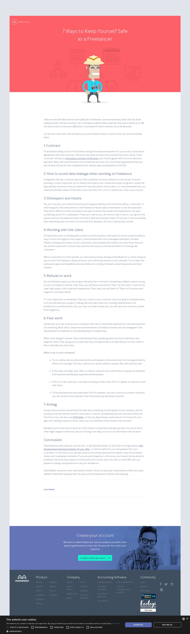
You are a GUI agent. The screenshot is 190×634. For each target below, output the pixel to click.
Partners (84, 591)
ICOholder (78, 417)
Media (69, 598)
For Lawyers (103, 601)
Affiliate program (84, 596)
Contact (84, 587)
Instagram (172, 584)
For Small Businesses (102, 588)
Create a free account (92, 558)
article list (24, 22)
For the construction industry (123, 590)
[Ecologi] (148, 606)
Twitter (166, 584)
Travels (52, 587)
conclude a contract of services (81, 158)
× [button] (187, 619)
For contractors (125, 582)
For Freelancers (105, 582)
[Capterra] (148, 596)
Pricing (39, 582)
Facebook (160, 583)
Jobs (82, 582)
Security (53, 591)
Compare (53, 595)
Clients (39, 591)
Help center (145, 591)
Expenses (53, 582)
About (69, 582)
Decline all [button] (167, 625)
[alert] (95, 625)
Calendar (40, 595)
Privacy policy (70, 588)
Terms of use (72, 594)
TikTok (161, 589)
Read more (116, 623)
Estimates (40, 599)
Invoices (39, 587)
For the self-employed (103, 595)
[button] (63, 631)
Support (144, 587)
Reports (39, 604)
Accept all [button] (138, 625)
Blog (142, 582)
